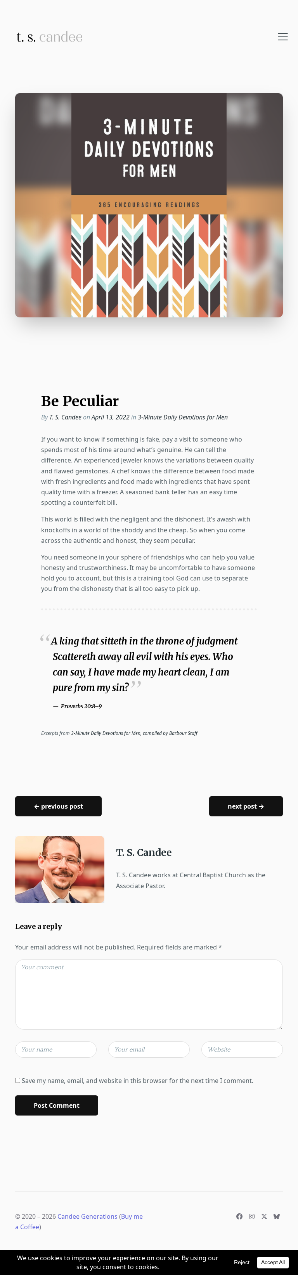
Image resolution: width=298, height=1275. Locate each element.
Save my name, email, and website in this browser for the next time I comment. (137, 1080)
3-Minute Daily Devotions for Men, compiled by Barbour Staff (134, 733)
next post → (246, 806)
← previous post (58, 806)
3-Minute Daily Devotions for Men (183, 417)
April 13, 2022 (111, 417)
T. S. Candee (65, 417)
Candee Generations (87, 1216)
